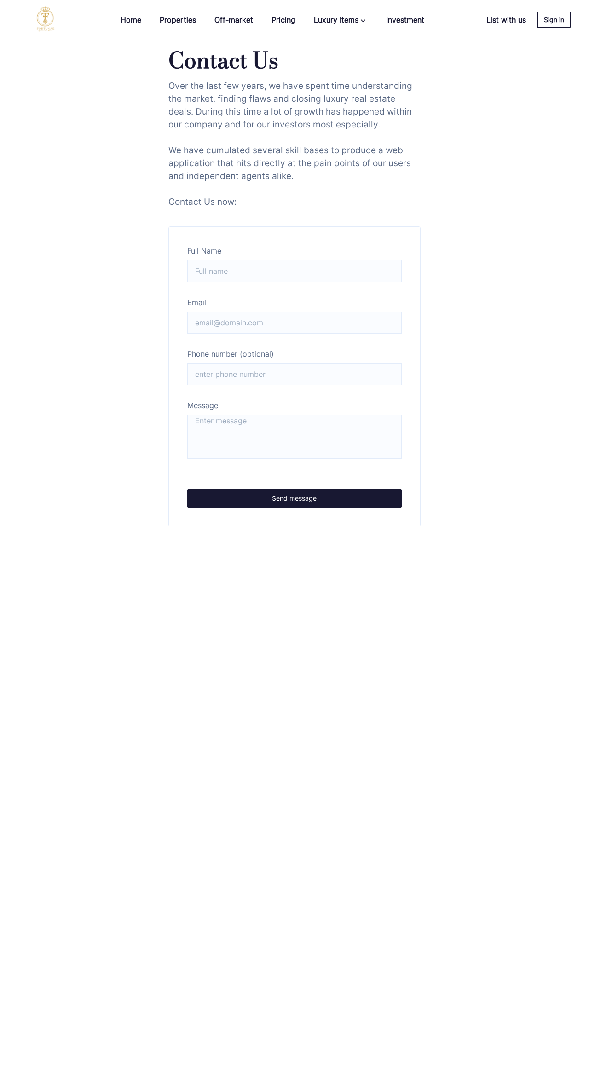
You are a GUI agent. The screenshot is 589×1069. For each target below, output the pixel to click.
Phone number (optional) (230, 353)
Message (202, 405)
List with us (506, 19)
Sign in (554, 19)
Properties (178, 19)
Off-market (233, 19)
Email (196, 302)
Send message (294, 498)
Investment (405, 19)
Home (131, 19)
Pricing (283, 19)
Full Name (204, 250)
